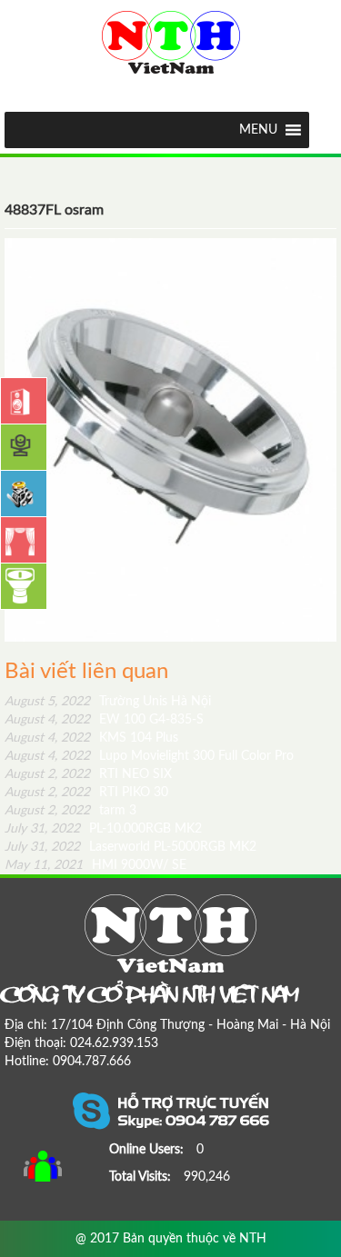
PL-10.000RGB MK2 (103, 829)
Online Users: (148, 1149)
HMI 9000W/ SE (95, 865)
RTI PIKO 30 (86, 792)
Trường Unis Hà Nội (108, 701)
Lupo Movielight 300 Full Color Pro (149, 756)
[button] (258, 130)
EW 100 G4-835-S (104, 719)
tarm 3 (70, 810)
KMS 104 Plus (91, 738)
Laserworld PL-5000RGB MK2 (130, 847)
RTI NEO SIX (88, 774)
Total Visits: (142, 1177)
